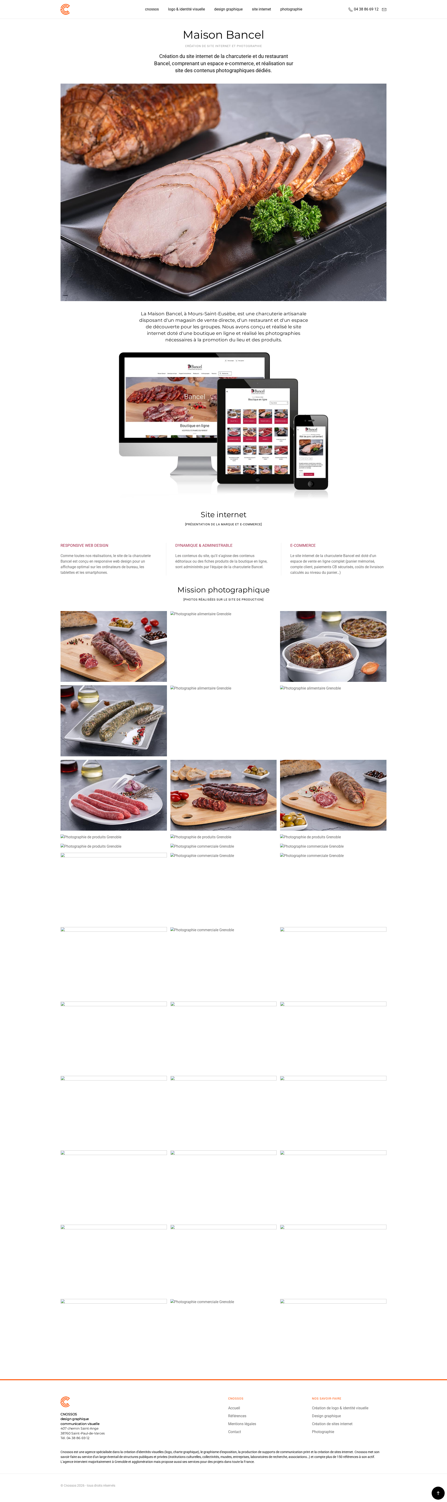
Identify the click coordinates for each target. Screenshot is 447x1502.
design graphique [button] (228, 9)
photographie (291, 9)
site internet (261, 9)
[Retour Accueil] (65, 9)
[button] (438, 1493)
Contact (234, 1432)
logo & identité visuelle (186, 9)
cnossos (152, 9)
